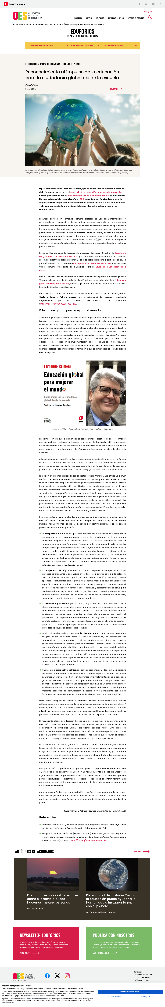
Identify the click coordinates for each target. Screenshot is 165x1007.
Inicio (15, 24)
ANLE (82, 199)
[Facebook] (139, 4)
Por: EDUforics (31, 85)
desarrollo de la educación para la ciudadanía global (96, 192)
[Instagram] (160, 4)
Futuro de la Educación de (109, 266)
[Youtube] (153, 4)
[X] (146, 4)
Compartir (114, 89)
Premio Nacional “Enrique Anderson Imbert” (88, 195)
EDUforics (25, 24)
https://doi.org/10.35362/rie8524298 (58, 303)
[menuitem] (148, 11)
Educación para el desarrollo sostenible (84, 24)
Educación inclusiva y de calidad (47, 24)
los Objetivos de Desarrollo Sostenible (91, 263)
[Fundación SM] (15, 4)
